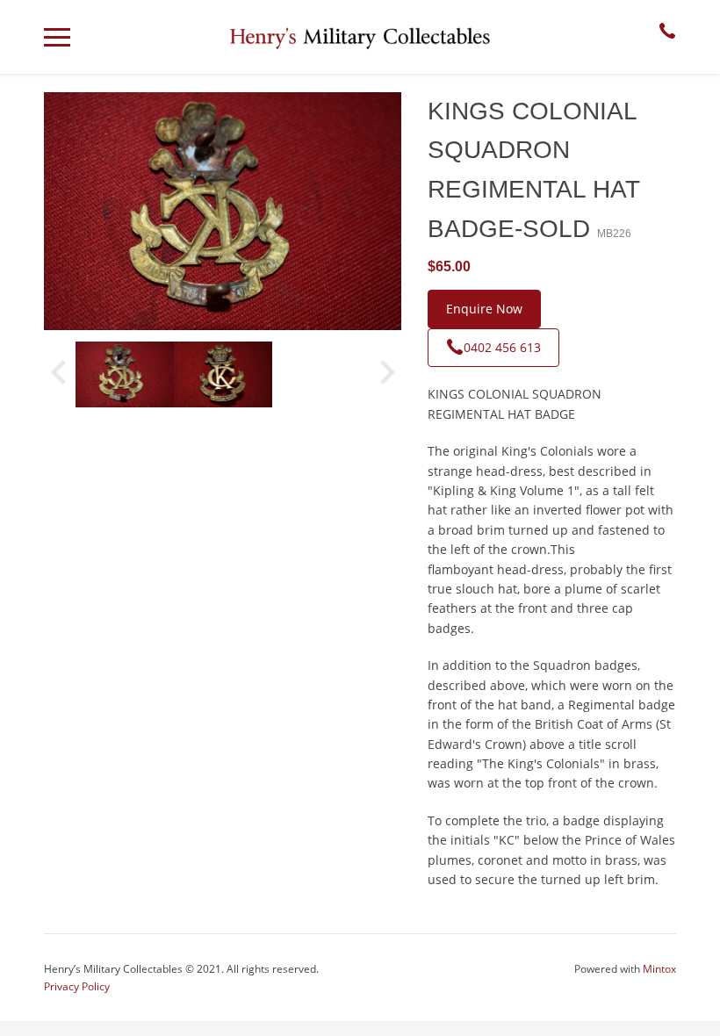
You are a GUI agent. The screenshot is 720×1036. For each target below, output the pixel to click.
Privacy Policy (77, 986)
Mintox (659, 968)
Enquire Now (484, 308)
